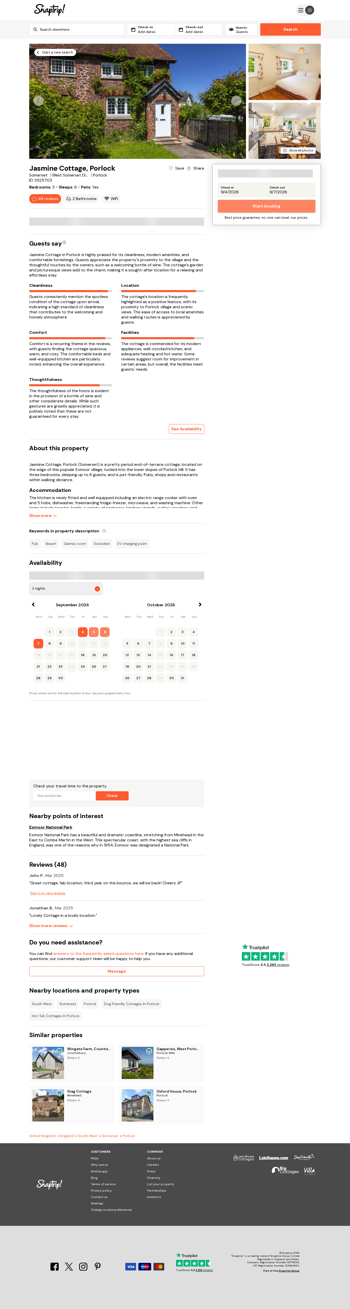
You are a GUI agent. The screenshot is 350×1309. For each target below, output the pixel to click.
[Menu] (306, 10)
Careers (153, 1165)
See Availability (186, 429)
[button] (236, 101)
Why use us (99, 1165)
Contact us (99, 1197)
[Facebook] (55, 1269)
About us (154, 1158)
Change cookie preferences (111, 1210)
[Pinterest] (98, 1269)
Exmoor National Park (50, 827)
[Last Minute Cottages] (241, 1160)
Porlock (90, 1004)
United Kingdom (42, 1136)
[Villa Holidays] (307, 1173)
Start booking (266, 206)
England (67, 1136)
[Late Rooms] (271, 1160)
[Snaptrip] (49, 10)
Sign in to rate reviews (47, 893)
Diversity (153, 1178)
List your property (160, 1184)
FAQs (95, 1158)
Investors (154, 1197)
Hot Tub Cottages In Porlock (55, 1016)
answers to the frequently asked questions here (98, 953)
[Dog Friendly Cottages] (301, 1160)
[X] (69, 1269)
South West (42, 1004)
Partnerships (156, 1191)
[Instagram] (83, 1269)
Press (151, 1171)
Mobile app (99, 1171)
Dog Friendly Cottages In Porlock (131, 1004)
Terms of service (103, 1184)
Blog (94, 1178)
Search (290, 29)
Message (117, 971)
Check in (227, 188)
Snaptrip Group (289, 1270)
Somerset (67, 1004)
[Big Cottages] (283, 1173)
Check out (277, 188)
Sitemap (97, 1203)
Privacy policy (101, 1191)
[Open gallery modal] (137, 101)
